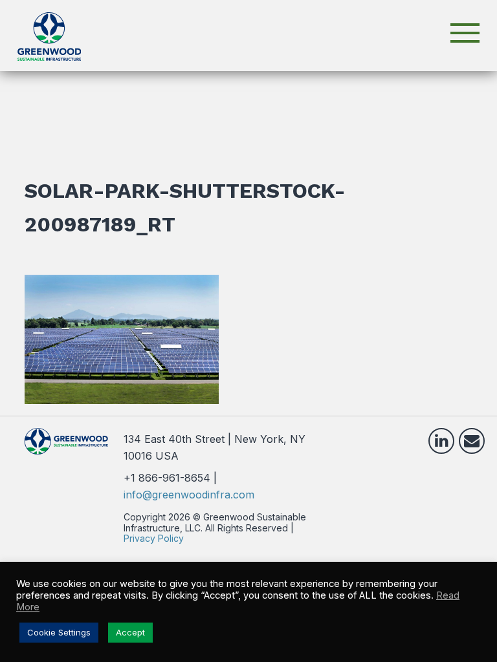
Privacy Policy (154, 538)
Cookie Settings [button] (59, 632)
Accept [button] (130, 632)
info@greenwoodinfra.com (189, 494)
